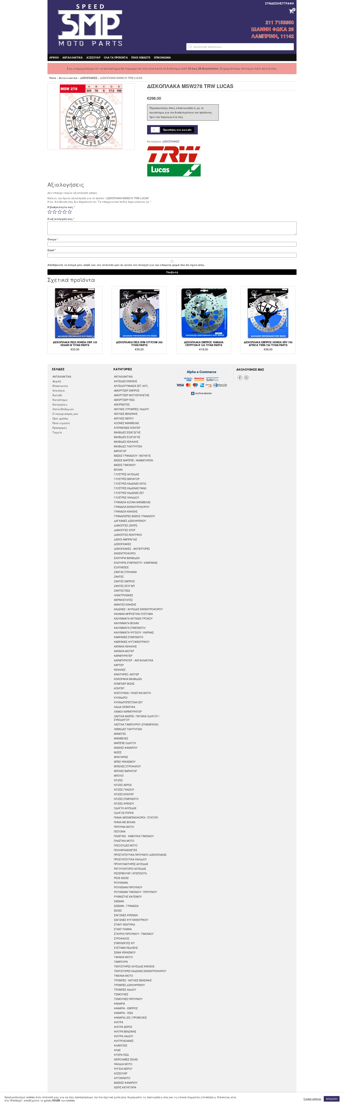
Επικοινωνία (60, 386)
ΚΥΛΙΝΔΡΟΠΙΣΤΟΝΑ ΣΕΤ (128, 702)
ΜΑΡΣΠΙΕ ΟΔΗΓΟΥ (125, 743)
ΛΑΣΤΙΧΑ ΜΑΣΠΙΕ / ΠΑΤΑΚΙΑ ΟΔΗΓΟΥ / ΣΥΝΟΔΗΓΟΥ (136, 718)
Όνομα (52, 239)
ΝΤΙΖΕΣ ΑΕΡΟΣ (123, 785)
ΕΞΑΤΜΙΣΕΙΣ (121, 567)
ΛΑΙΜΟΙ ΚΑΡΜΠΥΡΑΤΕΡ (128, 711)
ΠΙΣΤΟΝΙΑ (119, 831)
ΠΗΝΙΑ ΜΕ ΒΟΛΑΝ (124, 822)
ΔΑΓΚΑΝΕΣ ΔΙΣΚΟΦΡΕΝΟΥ (130, 521)
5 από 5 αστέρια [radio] (70, 212)
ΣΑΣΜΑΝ (119, 901)
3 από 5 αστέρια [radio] (60, 212)
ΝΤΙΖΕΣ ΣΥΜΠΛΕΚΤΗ (126, 799)
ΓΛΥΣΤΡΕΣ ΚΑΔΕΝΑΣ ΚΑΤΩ (130, 483)
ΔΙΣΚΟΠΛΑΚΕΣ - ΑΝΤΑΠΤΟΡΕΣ (132, 548)
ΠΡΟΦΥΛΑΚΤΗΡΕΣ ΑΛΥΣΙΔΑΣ (131, 864)
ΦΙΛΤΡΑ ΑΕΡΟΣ (123, 1027)
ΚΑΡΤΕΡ (119, 665)
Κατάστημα (59, 400)
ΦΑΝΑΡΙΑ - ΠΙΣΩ (123, 1013)
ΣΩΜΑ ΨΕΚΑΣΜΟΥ (125, 952)
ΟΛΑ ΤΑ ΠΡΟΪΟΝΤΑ (116, 57)
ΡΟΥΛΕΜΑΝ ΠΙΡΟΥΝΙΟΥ (128, 887)
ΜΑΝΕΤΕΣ (120, 733)
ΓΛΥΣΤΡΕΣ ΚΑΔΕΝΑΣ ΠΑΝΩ (130, 488)
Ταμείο (57, 432)
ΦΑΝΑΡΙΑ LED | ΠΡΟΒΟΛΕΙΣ (130, 1017)
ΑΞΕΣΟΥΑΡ (93, 57)
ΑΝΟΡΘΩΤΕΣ (122, 404)
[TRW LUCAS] (174, 161)
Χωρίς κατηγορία (125, 1087)
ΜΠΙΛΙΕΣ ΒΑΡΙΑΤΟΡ (125, 771)
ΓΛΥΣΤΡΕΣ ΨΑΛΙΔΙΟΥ (126, 497)
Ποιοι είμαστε (61, 423)
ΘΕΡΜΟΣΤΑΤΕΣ (123, 600)
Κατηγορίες (59, 404)
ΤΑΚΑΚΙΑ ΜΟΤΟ (123, 957)
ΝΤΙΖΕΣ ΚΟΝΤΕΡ (124, 794)
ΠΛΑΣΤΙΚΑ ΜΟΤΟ (124, 840)
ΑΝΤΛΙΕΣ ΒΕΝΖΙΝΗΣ (125, 414)
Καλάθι (57, 395)
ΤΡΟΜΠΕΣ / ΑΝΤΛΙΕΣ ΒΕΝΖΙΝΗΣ (133, 980)
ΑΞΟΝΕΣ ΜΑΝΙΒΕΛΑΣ (126, 423)
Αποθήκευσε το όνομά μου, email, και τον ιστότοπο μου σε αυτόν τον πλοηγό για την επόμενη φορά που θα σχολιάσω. (126, 265)
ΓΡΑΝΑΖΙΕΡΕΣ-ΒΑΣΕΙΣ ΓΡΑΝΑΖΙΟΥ (134, 516)
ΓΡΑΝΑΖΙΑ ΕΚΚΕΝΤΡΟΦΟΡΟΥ (131, 507)
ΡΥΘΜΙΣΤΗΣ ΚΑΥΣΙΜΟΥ (128, 896)
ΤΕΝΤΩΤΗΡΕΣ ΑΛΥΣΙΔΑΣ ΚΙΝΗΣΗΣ (134, 966)
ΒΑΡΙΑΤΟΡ (120, 451)
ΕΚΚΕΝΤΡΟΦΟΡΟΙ (125, 553)
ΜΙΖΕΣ (117, 752)
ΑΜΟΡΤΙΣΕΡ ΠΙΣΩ (124, 400)
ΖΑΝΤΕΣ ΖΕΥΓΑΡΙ (124, 586)
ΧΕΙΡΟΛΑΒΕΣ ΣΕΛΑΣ (126, 1059)
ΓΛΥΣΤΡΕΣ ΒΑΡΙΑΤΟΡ (127, 479)
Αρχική (56, 381)
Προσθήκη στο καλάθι (177, 130)
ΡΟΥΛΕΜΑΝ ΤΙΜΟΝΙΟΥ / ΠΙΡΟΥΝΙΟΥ (135, 892)
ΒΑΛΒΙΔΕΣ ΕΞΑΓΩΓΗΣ (127, 437)
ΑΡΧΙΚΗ (54, 57)
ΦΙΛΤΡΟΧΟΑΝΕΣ (123, 1041)
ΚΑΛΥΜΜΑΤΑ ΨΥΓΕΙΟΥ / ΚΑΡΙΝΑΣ (134, 632)
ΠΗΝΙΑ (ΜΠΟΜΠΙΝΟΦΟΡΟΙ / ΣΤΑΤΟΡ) (136, 817)
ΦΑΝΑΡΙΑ (119, 1003)
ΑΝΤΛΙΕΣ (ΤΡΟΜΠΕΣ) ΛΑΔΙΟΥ (131, 409)
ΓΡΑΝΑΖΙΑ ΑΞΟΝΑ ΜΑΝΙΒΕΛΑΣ (132, 502)
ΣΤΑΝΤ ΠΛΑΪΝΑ (123, 929)
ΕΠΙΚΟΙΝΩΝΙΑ (162, 57)
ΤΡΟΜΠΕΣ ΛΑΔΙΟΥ (125, 989)
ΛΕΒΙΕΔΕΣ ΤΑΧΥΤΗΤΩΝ (128, 729)
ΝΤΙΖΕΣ (118, 780)
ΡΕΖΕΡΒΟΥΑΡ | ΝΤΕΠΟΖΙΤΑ (130, 873)
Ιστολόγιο (58, 390)
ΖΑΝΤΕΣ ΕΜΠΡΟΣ (124, 581)
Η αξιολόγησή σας (60, 219)
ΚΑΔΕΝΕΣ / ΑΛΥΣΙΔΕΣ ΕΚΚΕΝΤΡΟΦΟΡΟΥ (138, 609)
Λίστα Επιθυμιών (63, 409)
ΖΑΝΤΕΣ (119, 576)
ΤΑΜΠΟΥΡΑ (121, 961)
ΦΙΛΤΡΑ (118, 1022)
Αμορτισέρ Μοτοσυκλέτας (131, 395)
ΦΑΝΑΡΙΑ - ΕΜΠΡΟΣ (126, 1008)
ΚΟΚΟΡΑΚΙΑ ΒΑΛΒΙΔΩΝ (128, 679)
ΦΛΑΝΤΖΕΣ (120, 1045)
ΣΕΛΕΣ (118, 910)
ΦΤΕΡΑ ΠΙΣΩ (121, 1055)
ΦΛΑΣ (117, 1050)
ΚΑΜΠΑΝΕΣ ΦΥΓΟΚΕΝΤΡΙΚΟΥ (131, 641)
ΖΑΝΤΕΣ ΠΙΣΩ (122, 590)
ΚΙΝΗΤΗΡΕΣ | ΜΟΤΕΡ (126, 674)
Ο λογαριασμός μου (65, 414)
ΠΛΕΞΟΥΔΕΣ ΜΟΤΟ (125, 845)
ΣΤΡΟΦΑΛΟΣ (121, 938)
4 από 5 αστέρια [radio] (65, 212)
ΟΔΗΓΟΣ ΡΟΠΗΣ (124, 813)
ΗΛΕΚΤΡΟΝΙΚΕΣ (123, 595)
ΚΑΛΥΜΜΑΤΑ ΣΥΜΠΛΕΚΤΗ (129, 628)
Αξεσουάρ (120, 1073)
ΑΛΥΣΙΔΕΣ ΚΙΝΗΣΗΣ (125, 381)
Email (51, 250)
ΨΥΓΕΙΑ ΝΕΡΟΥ (123, 1068)
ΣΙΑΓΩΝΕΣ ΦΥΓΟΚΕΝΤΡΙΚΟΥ (131, 920)
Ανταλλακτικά (68, 78)
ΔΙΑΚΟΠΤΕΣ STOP (124, 530)
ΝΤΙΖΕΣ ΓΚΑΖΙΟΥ (124, 789)
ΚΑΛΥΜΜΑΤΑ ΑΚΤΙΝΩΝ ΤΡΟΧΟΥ (133, 618)
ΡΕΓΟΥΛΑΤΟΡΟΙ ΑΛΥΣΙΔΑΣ (130, 868)
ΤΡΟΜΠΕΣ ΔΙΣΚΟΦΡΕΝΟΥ (129, 985)
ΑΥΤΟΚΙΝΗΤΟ (122, 1078)
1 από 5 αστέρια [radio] (49, 212)
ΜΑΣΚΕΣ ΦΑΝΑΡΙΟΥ (125, 747)
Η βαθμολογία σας (61, 207)
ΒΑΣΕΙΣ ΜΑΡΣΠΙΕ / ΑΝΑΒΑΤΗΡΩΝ (133, 460)
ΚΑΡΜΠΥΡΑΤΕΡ (123, 655)
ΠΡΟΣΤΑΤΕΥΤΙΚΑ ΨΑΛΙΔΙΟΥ (130, 859)
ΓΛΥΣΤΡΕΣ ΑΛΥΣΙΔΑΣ (126, 474)
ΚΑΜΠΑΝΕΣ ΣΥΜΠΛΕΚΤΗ (128, 637)
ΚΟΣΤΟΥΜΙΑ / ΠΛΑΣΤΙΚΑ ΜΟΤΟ (132, 693)
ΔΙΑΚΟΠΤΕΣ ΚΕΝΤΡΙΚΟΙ (128, 534)
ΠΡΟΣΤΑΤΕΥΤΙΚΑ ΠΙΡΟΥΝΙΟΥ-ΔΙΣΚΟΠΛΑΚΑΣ (140, 854)
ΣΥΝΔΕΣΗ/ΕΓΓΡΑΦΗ (279, 3)
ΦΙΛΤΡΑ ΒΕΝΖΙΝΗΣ (125, 1031)
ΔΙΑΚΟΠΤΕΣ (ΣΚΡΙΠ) (125, 525)
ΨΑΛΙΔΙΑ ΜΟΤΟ (123, 1064)
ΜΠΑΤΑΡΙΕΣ (121, 757)
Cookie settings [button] (312, 1099)
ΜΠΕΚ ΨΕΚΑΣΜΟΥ (124, 761)
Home (52, 78)
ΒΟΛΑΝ (118, 469)
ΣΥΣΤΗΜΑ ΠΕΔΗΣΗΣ (126, 947)
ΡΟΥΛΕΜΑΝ (121, 882)
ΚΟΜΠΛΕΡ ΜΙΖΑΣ (124, 683)
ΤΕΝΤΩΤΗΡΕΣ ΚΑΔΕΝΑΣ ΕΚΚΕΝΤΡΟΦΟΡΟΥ (140, 971)
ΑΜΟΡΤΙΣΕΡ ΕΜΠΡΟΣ (126, 390)
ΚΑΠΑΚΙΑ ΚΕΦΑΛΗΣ (125, 646)
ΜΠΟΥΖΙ (119, 775)
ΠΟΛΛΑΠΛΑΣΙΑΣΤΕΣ (125, 850)
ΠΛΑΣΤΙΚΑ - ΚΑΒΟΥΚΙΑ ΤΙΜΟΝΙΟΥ (134, 836)
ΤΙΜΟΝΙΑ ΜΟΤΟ (123, 975)
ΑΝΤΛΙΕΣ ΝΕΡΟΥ (124, 418)
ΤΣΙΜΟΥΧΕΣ (121, 994)
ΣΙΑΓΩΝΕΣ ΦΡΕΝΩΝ (126, 915)
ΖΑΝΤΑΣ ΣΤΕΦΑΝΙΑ (125, 572)
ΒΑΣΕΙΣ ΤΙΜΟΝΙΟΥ (125, 465)
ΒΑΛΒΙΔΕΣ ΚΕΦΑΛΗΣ (126, 441)
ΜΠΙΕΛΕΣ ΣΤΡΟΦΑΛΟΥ (127, 766)
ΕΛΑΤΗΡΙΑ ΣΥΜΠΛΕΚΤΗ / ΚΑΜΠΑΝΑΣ (135, 562)
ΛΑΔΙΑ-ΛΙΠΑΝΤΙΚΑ (124, 707)
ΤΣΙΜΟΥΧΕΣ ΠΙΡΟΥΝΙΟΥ (128, 999)
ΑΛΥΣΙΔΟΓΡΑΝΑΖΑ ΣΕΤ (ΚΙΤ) (131, 386)
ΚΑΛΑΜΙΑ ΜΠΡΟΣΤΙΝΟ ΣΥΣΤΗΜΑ (133, 614)
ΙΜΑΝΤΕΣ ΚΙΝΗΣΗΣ (125, 604)
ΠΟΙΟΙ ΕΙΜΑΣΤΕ (140, 57)
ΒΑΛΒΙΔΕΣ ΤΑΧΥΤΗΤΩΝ (128, 446)
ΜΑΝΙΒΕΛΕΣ (121, 738)
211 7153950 (280, 22)
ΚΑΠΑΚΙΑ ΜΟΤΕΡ (124, 651)
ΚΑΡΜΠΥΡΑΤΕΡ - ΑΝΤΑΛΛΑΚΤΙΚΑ (133, 660)
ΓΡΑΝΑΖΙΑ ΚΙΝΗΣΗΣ (125, 511)
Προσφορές (59, 427)
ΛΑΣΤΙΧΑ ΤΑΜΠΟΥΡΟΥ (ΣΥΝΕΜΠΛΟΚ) (136, 724)
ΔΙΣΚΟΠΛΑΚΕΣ (88, 78)
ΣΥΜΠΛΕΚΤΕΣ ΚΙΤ (124, 943)
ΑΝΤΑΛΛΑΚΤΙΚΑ (72, 57)
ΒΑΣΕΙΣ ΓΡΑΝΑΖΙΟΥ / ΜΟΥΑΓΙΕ (132, 455)
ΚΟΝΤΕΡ (119, 688)
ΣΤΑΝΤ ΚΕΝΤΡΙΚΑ (124, 924)
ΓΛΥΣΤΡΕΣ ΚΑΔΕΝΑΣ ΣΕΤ (129, 493)
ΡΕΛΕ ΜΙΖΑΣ (121, 878)
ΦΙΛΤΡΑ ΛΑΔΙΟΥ (123, 1036)
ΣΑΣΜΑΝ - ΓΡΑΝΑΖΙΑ (126, 906)
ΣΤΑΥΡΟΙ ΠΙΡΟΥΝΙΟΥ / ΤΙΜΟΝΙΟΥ (134, 934)
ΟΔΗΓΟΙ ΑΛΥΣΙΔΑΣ (125, 808)
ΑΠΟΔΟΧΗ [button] (331, 1099)
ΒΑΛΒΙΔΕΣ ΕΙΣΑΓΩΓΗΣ (127, 432)
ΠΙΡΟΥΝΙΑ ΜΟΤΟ (124, 827)
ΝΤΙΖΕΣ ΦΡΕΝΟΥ (124, 803)
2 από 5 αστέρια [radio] (54, 212)
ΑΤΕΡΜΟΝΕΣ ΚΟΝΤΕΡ (127, 427)
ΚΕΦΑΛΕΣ (119, 669)
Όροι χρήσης (60, 418)
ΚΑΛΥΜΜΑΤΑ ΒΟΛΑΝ (126, 623)
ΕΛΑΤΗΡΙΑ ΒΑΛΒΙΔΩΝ (127, 558)
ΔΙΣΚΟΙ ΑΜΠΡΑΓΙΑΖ (125, 539)
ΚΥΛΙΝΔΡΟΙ (120, 697)
